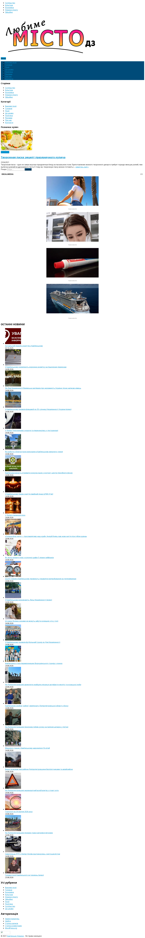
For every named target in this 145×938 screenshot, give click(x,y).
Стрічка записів (11, 923)
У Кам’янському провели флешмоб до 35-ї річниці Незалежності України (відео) (38, 409)
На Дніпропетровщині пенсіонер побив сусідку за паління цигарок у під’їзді (36, 727)
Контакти (9, 79)
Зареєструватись (12, 919)
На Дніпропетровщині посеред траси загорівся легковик (29, 833)
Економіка (9, 7)
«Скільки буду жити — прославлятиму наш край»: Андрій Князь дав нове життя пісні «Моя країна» (46, 536)
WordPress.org (11, 928)
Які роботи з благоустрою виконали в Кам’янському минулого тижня (34, 451)
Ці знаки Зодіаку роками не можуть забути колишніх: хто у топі (31, 621)
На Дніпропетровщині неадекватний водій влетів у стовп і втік (32, 790)
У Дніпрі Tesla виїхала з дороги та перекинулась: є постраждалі (31, 430)
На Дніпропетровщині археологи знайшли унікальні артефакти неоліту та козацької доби (43, 684)
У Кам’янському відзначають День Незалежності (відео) (28, 600)
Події (7, 67)
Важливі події (10, 62)
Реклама (8, 74)
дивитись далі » (82, 167)
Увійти (8, 921)
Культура (9, 5)
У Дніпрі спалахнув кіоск (15, 515)
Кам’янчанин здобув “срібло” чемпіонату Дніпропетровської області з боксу (36, 706)
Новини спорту (11, 10)
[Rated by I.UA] (5, 933)
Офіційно (9, 12)
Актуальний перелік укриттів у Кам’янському (24, 346)
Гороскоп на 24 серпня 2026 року (19, 811)
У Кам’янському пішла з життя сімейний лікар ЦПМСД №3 (29, 494)
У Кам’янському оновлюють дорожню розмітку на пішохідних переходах (35, 367)
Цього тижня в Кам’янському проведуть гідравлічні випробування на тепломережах (40, 579)
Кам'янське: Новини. (15, 936)
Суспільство (10, 3)
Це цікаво (9, 69)
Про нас (8, 76)
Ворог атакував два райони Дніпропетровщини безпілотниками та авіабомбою (39, 769)
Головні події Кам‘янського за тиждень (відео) (24, 875)
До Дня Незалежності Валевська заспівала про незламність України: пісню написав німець (43, 388)
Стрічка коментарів (13, 926)
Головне (8, 65)
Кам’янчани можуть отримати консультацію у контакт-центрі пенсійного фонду (39, 473)
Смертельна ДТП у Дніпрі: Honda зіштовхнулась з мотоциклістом (32, 854)
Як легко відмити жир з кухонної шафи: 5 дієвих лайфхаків (29, 557)
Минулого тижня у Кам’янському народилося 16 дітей (27, 748)
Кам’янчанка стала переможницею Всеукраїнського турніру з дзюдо (33, 663)
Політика (9, 72)
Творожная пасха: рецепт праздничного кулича (33, 157)
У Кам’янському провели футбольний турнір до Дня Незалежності (32, 642)
